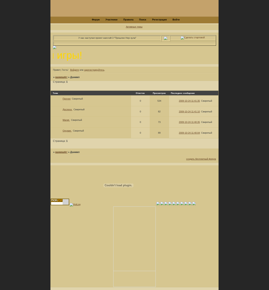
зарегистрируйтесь (94, 70)
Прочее (67, 98)
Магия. (66, 120)
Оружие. (67, 130)
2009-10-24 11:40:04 (189, 133)
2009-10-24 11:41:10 (189, 111)
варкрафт (61, 77)
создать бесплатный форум (201, 159)
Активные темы (134, 26)
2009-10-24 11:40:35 (189, 122)
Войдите (74, 70)
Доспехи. (67, 109)
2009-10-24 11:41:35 (189, 101)
